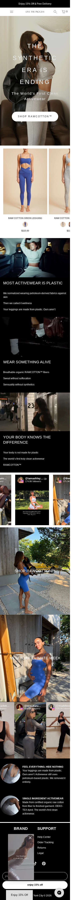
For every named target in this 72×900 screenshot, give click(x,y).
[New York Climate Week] (35, 658)
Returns (41, 847)
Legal (40, 853)
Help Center (44, 837)
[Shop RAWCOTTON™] (35, 570)
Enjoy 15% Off (35, 884)
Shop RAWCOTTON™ (35, 116)
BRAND (21, 828)
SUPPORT (46, 828)
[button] (26, 500)
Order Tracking (45, 842)
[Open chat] (59, 892)
